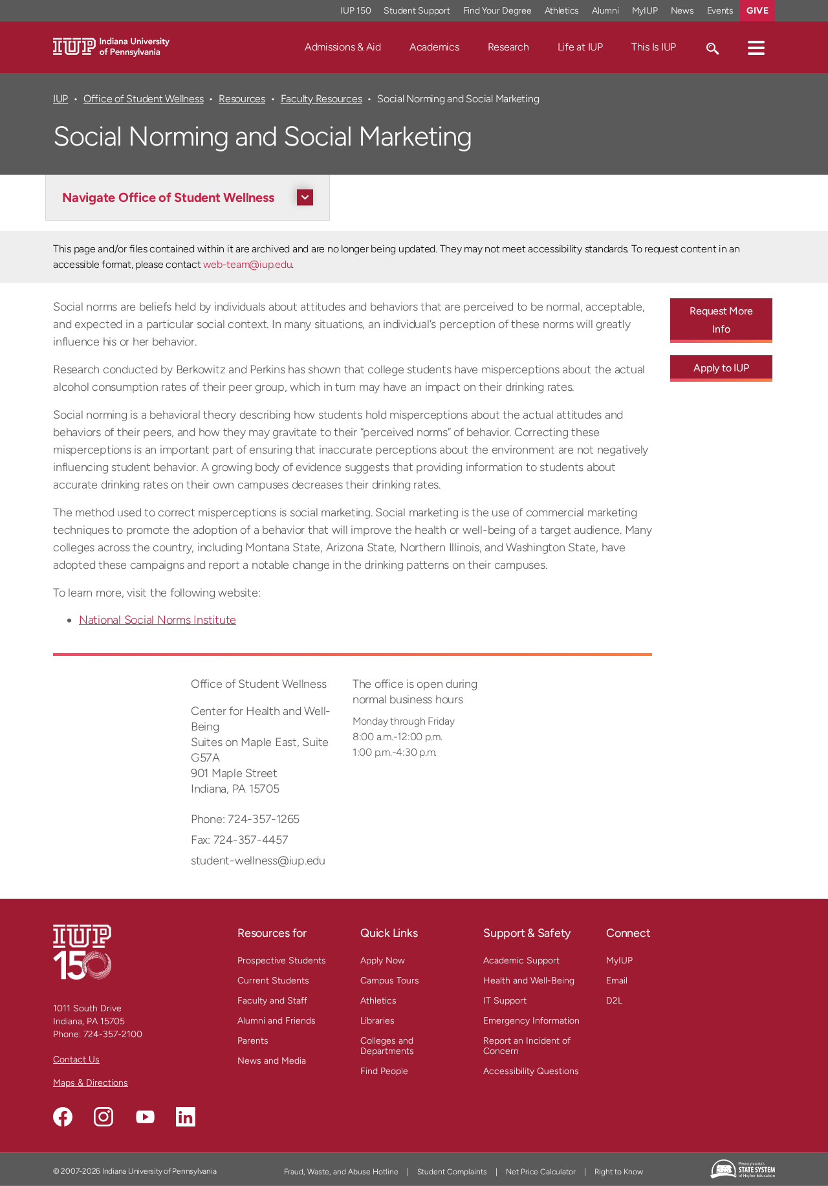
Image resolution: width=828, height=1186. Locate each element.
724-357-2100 (112, 1034)
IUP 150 (355, 10)
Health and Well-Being (528, 980)
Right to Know (618, 1171)
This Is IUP (653, 47)
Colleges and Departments (387, 1046)
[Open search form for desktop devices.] (711, 47)
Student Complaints (452, 1171)
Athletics (562, 10)
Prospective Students (281, 960)
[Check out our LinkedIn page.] (185, 1116)
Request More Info (721, 320)
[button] (756, 47)
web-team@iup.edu (247, 264)
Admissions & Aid (343, 47)
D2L (614, 1000)
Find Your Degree (497, 10)
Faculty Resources (321, 99)
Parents (252, 1040)
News (682, 10)
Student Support (417, 10)
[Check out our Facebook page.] (62, 1116)
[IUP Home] (111, 46)
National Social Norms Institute (157, 620)
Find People (384, 1071)
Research (508, 47)
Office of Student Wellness (143, 99)
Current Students (273, 980)
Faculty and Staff (272, 1000)
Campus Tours (389, 980)
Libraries (377, 1020)
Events (720, 10)
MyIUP (645, 10)
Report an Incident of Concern (527, 1046)
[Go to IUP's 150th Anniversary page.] (82, 951)
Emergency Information (531, 1020)
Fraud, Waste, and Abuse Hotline (341, 1171)
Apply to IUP (720, 368)
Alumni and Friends (276, 1020)
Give (757, 10)
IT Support (505, 1000)
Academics (434, 47)
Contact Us (76, 1059)
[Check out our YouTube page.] (145, 1116)
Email (616, 980)
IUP (60, 99)
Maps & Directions (90, 1082)
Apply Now (382, 960)
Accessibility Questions (531, 1071)
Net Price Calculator (541, 1171)
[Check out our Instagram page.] (103, 1116)
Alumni (605, 10)
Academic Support (521, 960)
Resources (242, 99)
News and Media (271, 1060)
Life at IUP (580, 47)
